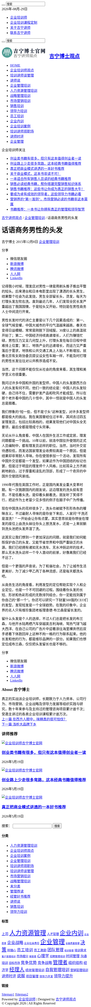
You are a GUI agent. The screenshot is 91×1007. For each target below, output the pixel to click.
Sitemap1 (8, 994)
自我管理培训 (57, 970)
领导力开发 (46, 976)
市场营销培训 (20, 101)
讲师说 (15, 80)
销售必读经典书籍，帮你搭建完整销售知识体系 (45, 184)
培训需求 (80, 950)
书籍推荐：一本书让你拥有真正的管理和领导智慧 (47, 209)
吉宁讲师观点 (12, 218)
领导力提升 (63, 976)
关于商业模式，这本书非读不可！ (35, 174)
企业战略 (15, 942)
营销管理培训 (79, 970)
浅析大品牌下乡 (19, 724)
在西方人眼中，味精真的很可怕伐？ (34, 719)
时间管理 (73, 956)
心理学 (43, 956)
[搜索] (3, 5)
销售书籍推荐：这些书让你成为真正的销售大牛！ (47, 189)
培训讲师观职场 (22, 131)
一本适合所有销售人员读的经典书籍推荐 (40, 179)
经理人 (17, 969)
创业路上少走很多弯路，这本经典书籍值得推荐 (45, 163)
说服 (21, 976)
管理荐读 (17, 891)
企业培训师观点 (22, 70)
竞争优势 (29, 962)
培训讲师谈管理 (22, 75)
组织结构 (75, 963)
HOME (15, 65)
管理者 (60, 962)
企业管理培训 (20, 85)
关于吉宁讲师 (20, 27)
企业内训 (17, 121)
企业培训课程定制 (23, 22)
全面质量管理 (73, 943)
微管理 (32, 956)
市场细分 (22, 956)
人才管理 (53, 934)
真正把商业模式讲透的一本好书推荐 (37, 168)
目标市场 (14, 963)
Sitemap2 (22, 994)
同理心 (11, 950)
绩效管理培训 (34, 970)
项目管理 (32, 976)
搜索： (7, 826)
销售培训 (17, 106)
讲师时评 (17, 136)
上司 (5, 934)
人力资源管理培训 (23, 90)
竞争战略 (45, 963)
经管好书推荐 (20, 896)
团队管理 (55, 950)
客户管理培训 (9, 956)
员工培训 (17, 116)
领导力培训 (18, 111)
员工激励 (40, 950)
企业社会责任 (31, 943)
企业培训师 (18, 17)
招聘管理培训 (57, 956)
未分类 (15, 886)
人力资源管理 (27, 933)
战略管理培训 (20, 96)
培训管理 (69, 950)
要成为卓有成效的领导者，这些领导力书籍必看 (45, 194)
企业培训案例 (20, 126)
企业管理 (17, 141)
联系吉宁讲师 (20, 33)
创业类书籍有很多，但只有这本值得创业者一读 (45, 158)
